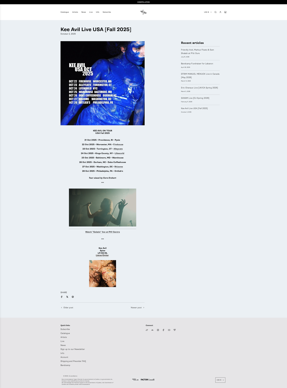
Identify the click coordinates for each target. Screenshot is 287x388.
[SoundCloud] (152, 330)
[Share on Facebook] (61, 297)
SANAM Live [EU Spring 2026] (195, 98)
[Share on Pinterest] (72, 297)
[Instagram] (157, 330)
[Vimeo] (174, 330)
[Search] (215, 12)
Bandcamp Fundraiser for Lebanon (197, 63)
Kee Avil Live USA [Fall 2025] (194, 108)
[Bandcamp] (146, 330)
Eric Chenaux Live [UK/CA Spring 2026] (199, 87)
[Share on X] (67, 297)
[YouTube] (169, 330)
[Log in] (220, 12)
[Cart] (225, 12)
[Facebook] (163, 330)
